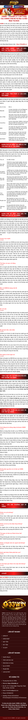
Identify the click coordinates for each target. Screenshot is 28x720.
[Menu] (2, 2)
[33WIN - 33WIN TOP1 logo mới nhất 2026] (14, 2)
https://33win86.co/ (21, 44)
